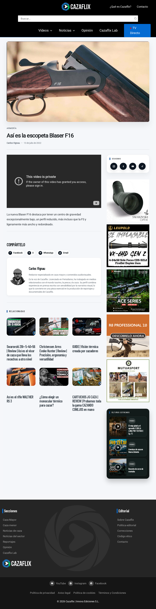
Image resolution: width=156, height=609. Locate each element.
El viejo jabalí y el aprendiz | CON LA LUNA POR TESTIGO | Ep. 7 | (135, 429)
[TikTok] (142, 166)
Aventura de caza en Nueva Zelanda (135, 450)
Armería (12, 128)
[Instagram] (113, 166)
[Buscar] (135, 19)
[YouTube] (132, 166)
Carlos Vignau (13, 143)
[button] (50, 30)
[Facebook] (123, 166)
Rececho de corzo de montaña (135, 470)
